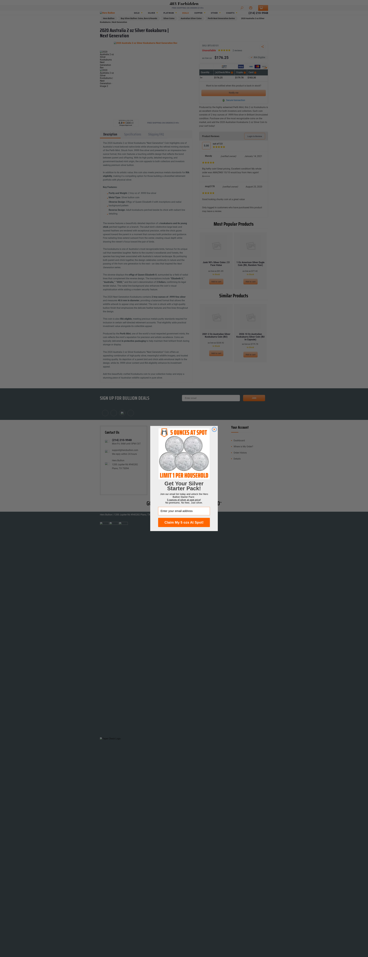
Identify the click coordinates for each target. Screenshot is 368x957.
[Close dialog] (214, 429)
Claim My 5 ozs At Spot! (184, 522)
